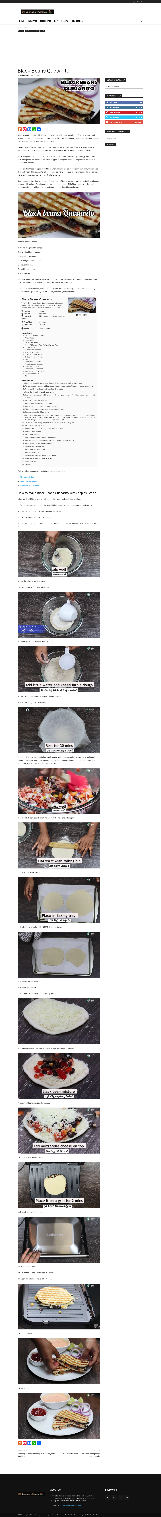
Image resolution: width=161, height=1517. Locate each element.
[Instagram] (134, 1)
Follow (139, 107)
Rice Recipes (45, 21)
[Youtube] (141, 1)
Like (140, 102)
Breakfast (32, 21)
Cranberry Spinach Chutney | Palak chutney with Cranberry (36, 1455)
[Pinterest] (138, 1)
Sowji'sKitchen (24, 75)
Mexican (36, 31)
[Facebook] (130, 1)
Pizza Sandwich (27, 477)
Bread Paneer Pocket (29, 481)
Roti (56, 21)
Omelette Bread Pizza (29, 486)
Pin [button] (86, 315)
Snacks (43, 31)
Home (21, 21)
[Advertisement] (80, 50)
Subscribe (138, 122)
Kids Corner (77, 21)
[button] (140, 21)
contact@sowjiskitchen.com (70, 1506)
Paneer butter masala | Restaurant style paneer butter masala (81, 1455)
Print (80, 315)
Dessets (64, 21)
